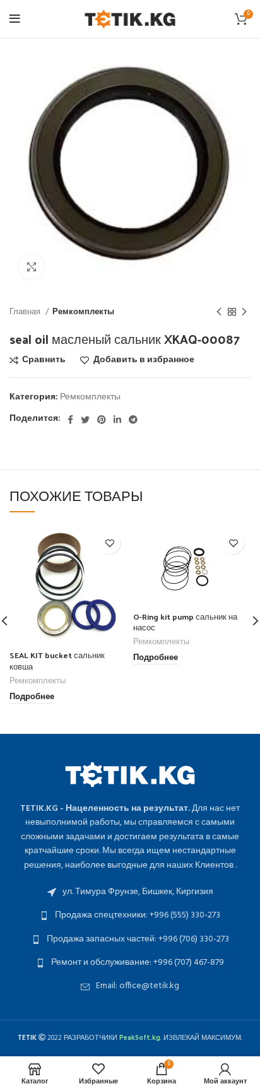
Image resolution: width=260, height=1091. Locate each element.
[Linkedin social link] (117, 419)
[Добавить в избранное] (109, 543)
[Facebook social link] (70, 419)
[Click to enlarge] (31, 267)
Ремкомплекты (83, 312)
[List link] (130, 892)
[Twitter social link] (85, 419)
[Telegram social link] (133, 419)
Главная (25, 312)
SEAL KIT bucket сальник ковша (57, 660)
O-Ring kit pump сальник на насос (185, 622)
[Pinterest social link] (101, 419)
